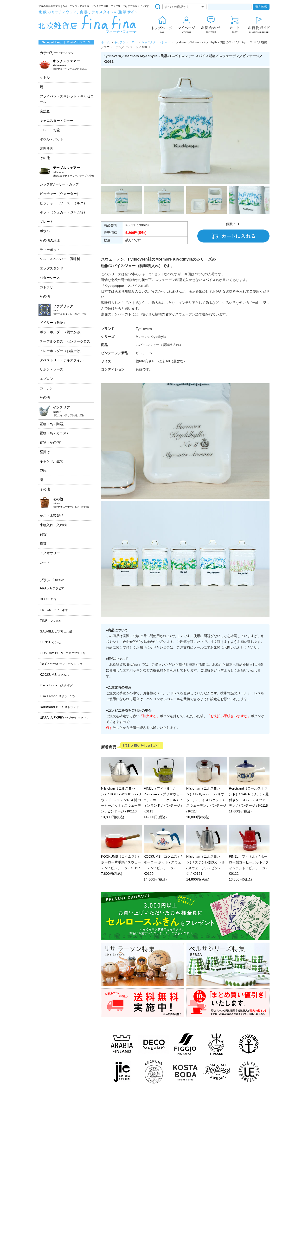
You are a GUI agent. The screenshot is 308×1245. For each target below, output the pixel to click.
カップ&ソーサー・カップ (59, 184)
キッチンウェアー (125, 42)
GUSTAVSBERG (63, 653)
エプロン (46, 379)
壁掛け (45, 452)
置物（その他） (51, 442)
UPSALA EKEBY (64, 718)
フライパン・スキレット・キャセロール (67, 99)
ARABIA (52, 588)
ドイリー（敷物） (53, 323)
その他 (45, 158)
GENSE (50, 642)
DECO (48, 599)
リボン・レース (51, 369)
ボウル (45, 231)
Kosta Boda (56, 685)
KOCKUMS (54, 675)
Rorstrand (59, 707)
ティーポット (50, 250)
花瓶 (43, 470)
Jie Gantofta (61, 664)
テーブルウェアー (73, 171)
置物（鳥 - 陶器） (53, 424)
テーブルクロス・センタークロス (65, 341)
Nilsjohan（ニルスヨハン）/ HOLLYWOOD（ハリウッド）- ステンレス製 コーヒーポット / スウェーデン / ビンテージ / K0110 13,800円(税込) (121, 802)
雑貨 (43, 534)
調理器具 (46, 148)
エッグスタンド (51, 268)
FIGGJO (54, 610)
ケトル (45, 77)
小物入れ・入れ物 (53, 525)
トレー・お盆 (50, 130)
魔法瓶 (45, 111)
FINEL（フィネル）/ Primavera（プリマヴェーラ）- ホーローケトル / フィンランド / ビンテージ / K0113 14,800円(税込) (163, 802)
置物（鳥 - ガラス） (55, 433)
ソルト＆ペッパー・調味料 (60, 259)
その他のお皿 (50, 240)
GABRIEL (56, 631)
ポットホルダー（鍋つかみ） (61, 332)
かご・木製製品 (51, 515)
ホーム (105, 42)
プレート (46, 221)
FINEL (51, 621)
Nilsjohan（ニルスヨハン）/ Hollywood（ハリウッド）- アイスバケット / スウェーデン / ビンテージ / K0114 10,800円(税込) (206, 802)
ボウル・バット (51, 139)
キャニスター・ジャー (155, 42)
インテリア (68, 411)
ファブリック (70, 309)
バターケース (50, 278)
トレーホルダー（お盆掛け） (61, 351)
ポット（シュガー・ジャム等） (63, 212)
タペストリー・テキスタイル (61, 360)
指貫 (43, 543)
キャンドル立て (51, 461)
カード (45, 562)
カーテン (46, 388)
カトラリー (48, 287)
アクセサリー (50, 553)
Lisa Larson (58, 696)
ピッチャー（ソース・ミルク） (63, 203)
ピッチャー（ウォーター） (60, 194)
